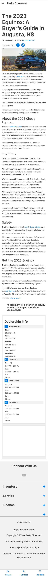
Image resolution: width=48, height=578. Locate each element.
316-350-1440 (10, 345)
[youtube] (24, 475)
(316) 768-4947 (10, 356)
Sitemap (13, 548)
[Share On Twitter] (23, 45)
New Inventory (15, 298)
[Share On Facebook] (18, 45)
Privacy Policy (23, 542)
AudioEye (10, 542)
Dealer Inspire (24, 558)
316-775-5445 (10, 333)
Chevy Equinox (16, 127)
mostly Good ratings (32, 227)
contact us (10, 291)
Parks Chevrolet (28, 40)
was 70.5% (21, 77)
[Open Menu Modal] (3, 3)
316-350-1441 (10, 350)
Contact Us (36, 542)
